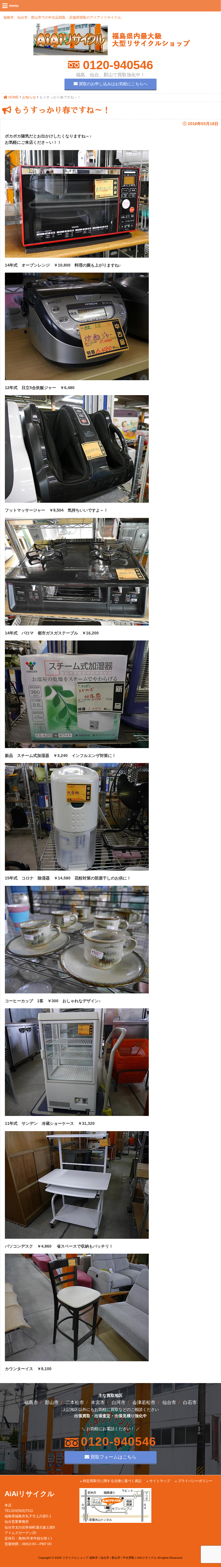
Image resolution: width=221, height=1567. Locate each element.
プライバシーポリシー (195, 1481)
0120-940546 (116, 65)
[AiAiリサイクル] (111, 54)
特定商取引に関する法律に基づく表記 (112, 1481)
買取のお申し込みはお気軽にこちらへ (112, 83)
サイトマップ (159, 1481)
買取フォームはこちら (112, 1456)
